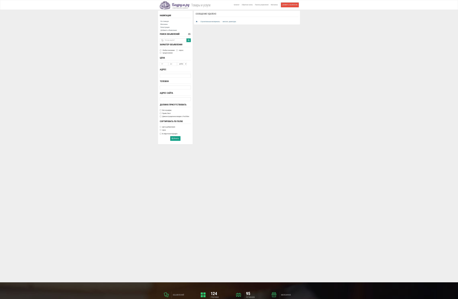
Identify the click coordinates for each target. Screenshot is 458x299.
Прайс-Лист (166, 113)
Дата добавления (168, 127)
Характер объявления (171, 44)
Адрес (163, 69)
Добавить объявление (290, 5)
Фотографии (166, 110)
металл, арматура (229, 21)
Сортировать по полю (171, 121)
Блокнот (236, 5)
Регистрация (164, 27)
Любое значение (168, 50)
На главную (164, 21)
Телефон (164, 81)
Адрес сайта (166, 93)
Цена (162, 58)
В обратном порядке (169, 134)
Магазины (274, 5)
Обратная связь (247, 5)
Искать (176, 138)
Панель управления (261, 5)
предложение (167, 53)
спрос (181, 50)
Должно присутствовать (173, 104)
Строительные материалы (210, 21)
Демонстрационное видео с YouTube (175, 116)
